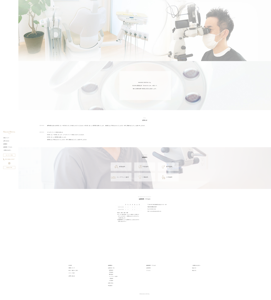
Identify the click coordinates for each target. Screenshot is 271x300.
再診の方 (194, 270)
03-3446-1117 (9, 159)
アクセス (148, 270)
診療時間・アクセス (7, 147)
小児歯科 (169, 177)
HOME (70, 265)
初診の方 (194, 267)
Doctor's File (9, 167)
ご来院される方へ (7, 150)
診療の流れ (110, 283)
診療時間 (148, 267)
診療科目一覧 (111, 267)
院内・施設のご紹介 (73, 270)
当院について (6, 137)
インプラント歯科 (123, 177)
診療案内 (5, 144)
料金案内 (110, 285)
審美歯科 (169, 166)
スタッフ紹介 (72, 272)
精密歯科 (122, 166)
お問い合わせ (6, 140)
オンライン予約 (9, 155)
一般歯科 (145, 177)
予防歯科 (146, 166)
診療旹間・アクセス (151, 265)
